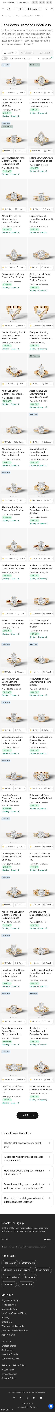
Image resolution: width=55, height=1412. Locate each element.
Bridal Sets (7, 1322)
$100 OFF (5, 1410)
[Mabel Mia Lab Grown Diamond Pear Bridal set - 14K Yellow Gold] (41, 1066)
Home (3, 16)
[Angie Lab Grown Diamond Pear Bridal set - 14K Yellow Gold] (14, 370)
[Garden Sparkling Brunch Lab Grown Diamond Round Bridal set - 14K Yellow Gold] (14, 312)
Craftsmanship (9, 1346)
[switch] (5, 58)
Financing (30, 1277)
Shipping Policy (8, 1378)
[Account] (46, 9)
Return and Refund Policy (14, 1366)
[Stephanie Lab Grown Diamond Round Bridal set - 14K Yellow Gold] (41, 833)
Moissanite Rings (10, 1309)
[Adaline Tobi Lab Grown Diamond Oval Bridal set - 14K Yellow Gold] (14, 600)
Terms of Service (9, 1374)
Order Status (28, 1263)
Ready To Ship (8, 1335)
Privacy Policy (22, 1247)
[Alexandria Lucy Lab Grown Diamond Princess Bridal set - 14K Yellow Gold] (14, 196)
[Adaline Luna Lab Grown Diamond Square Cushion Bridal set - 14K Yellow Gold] (41, 717)
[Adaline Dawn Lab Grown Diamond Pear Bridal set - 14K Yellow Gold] (14, 545)
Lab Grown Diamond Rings (14, 1313)
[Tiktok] (27, 1398)
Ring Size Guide (11, 1277)
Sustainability (8, 1350)
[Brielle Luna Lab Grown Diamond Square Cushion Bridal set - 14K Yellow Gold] (41, 254)
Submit (47, 1240)
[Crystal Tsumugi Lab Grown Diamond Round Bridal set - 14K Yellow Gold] (41, 600)
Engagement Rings (14, 16)
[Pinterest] (34, 1398)
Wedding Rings (9, 1305)
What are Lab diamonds (13, 1326)
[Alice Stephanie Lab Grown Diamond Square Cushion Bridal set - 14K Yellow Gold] (14, 429)
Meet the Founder (10, 1354)
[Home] (27, 9)
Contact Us (26, 1284)
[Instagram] (21, 1398)
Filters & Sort (45, 59)
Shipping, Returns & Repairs (17, 1270)
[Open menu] (3, 9)
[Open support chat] (50, 1406)
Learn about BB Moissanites (15, 1331)
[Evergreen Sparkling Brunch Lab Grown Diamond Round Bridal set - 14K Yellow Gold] (41, 312)
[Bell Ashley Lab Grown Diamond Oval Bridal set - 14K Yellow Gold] (41, 775)
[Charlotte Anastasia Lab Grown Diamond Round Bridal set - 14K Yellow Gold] (41, 950)
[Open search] (9, 9)
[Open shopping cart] (52, 9)
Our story (6, 1342)
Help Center (10, 1263)
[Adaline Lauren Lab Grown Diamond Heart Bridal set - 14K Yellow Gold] (41, 487)
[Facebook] (14, 1398)
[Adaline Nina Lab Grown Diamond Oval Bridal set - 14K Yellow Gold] (41, 545)
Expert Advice (42, 1270)
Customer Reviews (10, 1359)
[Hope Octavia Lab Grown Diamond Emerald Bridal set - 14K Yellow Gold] (41, 196)
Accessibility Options (27, 1407)
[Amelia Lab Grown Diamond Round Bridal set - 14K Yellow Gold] (41, 891)
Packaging (9, 1284)
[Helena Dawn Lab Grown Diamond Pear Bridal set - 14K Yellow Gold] (41, 137)
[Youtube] (41, 1398)
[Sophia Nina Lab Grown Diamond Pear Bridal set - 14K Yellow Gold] (14, 254)
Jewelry (5, 1318)
